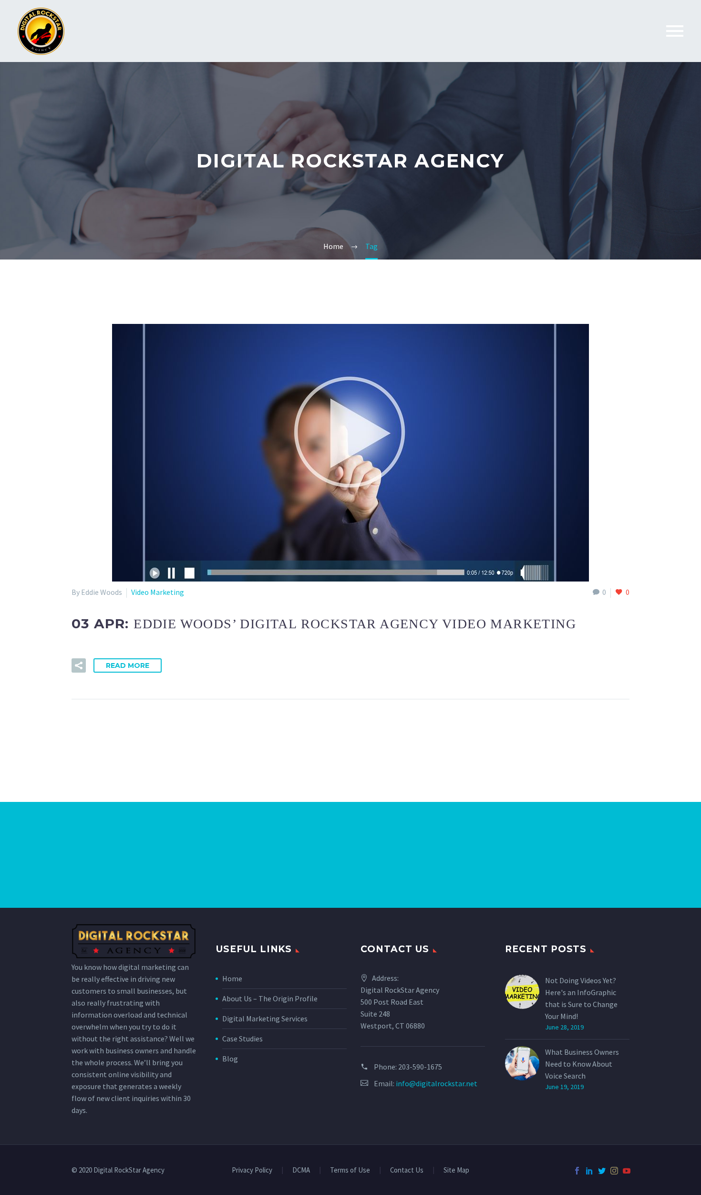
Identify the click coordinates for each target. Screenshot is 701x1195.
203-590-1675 (420, 1066)
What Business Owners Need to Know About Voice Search (582, 1064)
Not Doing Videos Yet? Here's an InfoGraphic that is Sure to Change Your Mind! (581, 998)
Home (232, 978)
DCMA (301, 1170)
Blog (230, 1058)
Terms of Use (350, 1170)
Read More (127, 665)
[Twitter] (602, 1170)
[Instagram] (614, 1170)
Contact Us (406, 1170)
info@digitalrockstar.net (436, 1083)
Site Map (456, 1170)
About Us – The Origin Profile (270, 998)
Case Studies (242, 1038)
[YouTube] (626, 1170)
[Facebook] (577, 1170)
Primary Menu (674, 31)
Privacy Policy (252, 1170)
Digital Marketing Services (265, 1018)
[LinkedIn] (589, 1170)
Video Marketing (157, 592)
